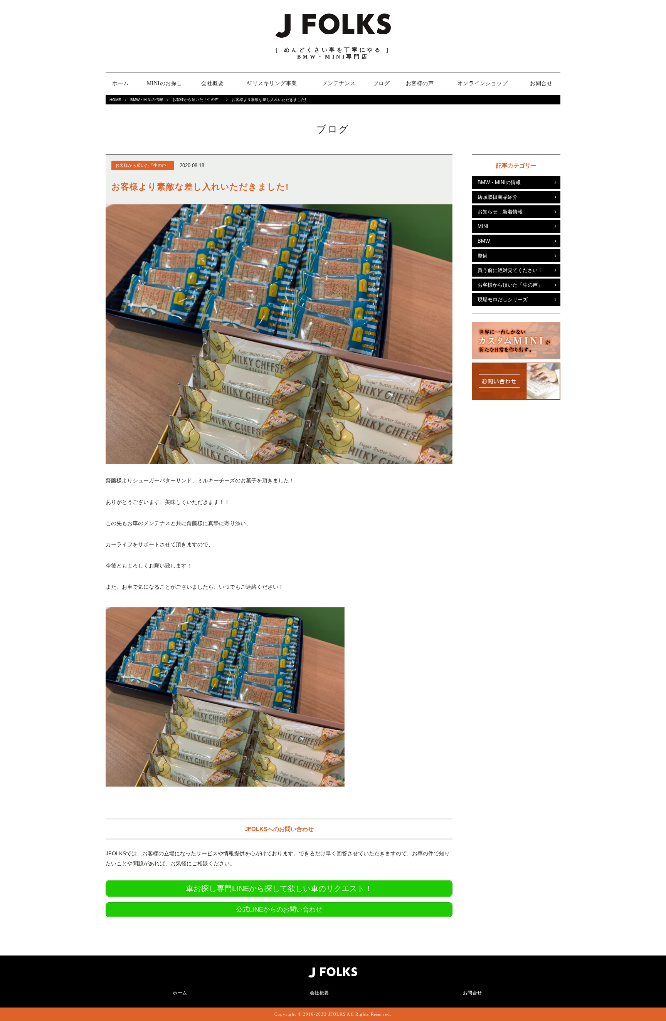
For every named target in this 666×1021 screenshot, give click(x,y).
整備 (483, 256)
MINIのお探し (164, 83)
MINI (483, 226)
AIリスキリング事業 (271, 83)
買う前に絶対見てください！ (510, 270)
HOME (115, 99)
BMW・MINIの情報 (146, 99)
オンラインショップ (482, 83)
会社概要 (212, 83)
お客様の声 (420, 83)
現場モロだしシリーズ (503, 299)
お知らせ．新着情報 (500, 212)
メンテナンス (339, 83)
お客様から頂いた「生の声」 (197, 99)
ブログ (381, 83)
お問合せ (541, 83)
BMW (484, 241)
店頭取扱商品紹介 (498, 197)
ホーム (120, 83)
